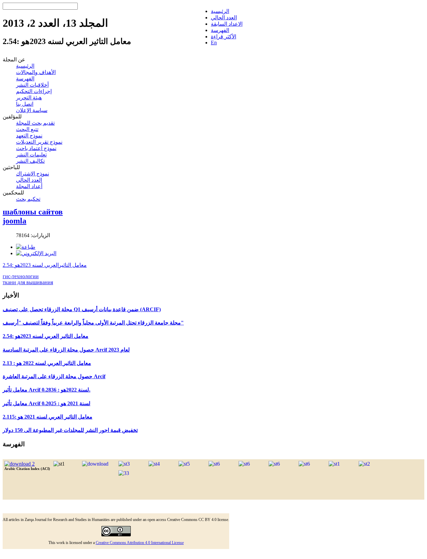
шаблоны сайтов (33, 211)
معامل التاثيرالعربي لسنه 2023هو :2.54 (45, 265)
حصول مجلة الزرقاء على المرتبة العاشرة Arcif (54, 376)
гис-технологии (21, 276)
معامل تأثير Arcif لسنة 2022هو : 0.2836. (46, 390)
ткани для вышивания (28, 282)
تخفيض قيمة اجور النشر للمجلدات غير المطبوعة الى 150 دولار (70, 430)
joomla (14, 220)
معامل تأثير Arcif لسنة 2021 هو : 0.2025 (46, 403)
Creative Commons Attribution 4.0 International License (140, 542)
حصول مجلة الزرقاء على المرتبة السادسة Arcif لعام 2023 (66, 350)
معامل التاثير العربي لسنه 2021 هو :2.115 (47, 417)
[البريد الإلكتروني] (36, 253)
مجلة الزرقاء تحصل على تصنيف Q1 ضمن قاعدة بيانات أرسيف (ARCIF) (82, 309)
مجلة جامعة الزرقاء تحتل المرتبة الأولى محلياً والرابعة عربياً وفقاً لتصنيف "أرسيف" (93, 323)
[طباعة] (25, 247)
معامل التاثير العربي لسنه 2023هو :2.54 (45, 336)
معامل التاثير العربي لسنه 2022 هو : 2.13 (47, 363)
